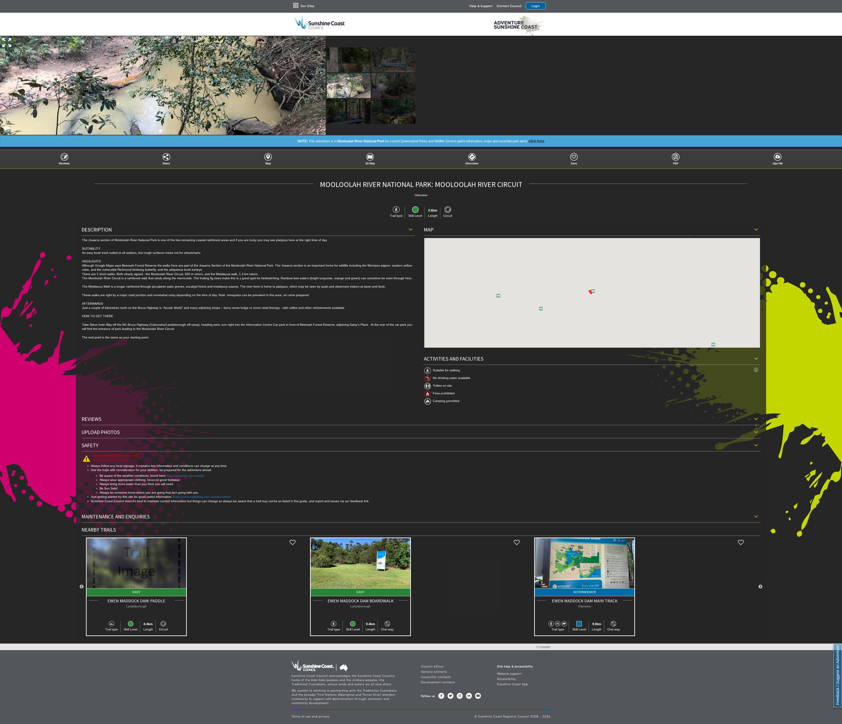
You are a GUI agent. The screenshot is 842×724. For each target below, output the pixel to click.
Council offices (432, 666)
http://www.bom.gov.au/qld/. (186, 475)
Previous (81, 587)
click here (536, 141)
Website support (509, 673)
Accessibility (506, 679)
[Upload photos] (5, 127)
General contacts (434, 671)
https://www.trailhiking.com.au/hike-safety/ (202, 496)
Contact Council (509, 6)
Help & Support (481, 6)
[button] (498, 295)
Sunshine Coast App (512, 684)
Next (760, 587)
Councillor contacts (436, 677)
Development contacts (438, 682)
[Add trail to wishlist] (293, 542)
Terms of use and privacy (311, 716)
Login (536, 6)
